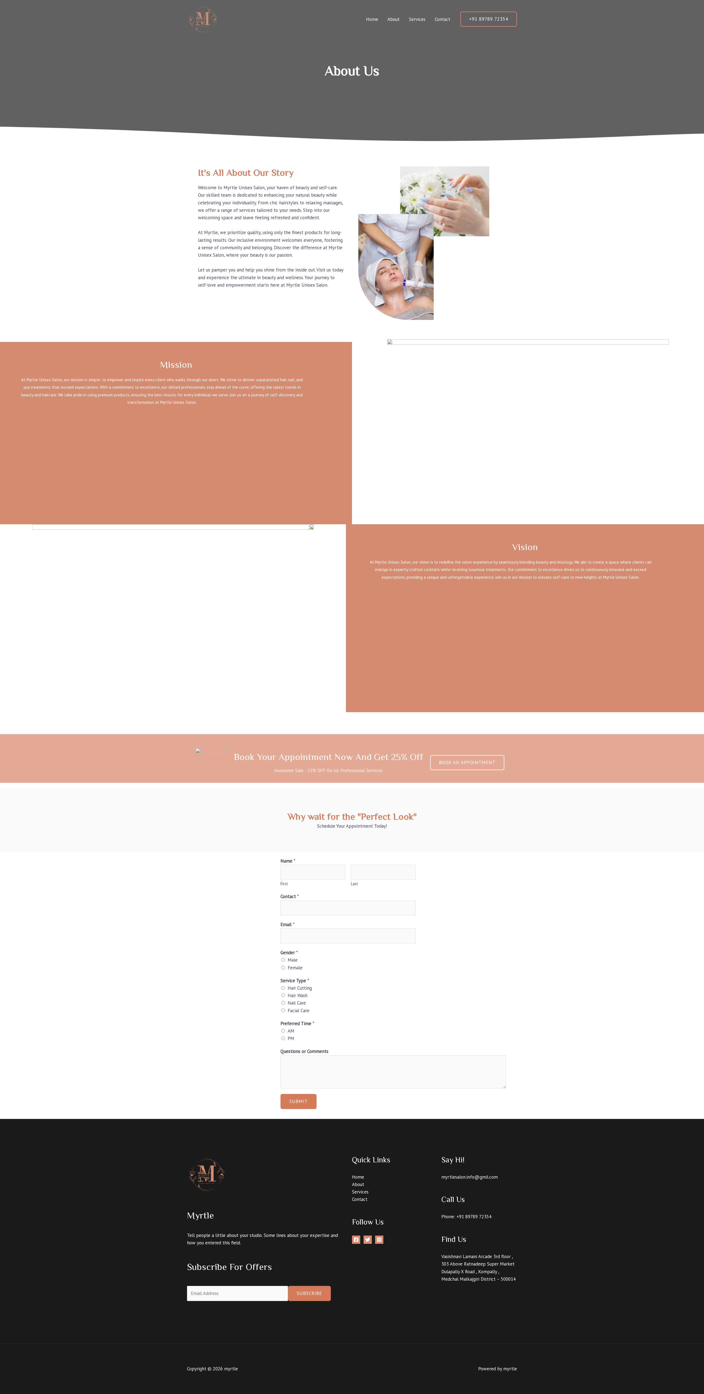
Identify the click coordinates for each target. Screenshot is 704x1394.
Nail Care (297, 1003)
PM (291, 1038)
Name (287, 861)
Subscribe (309, 1293)
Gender (289, 953)
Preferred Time (297, 1023)
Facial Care (298, 1011)
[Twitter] (368, 1240)
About (393, 19)
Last (354, 883)
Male (293, 960)
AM (291, 1031)
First (284, 883)
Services (417, 19)
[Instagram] (379, 1240)
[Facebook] (356, 1240)
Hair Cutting (300, 988)
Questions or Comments (304, 1051)
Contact (442, 19)
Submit (298, 1101)
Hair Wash (297, 995)
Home (372, 19)
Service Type (294, 981)
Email (287, 924)
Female (295, 968)
